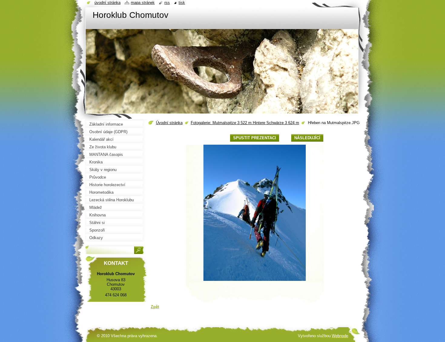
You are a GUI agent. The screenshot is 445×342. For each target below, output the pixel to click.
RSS (167, 2)
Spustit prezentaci (254, 138)
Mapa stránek (143, 2)
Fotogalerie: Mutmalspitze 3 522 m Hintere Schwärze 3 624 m (245, 122)
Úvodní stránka (169, 122)
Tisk (182, 2)
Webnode (340, 336)
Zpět (155, 306)
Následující (307, 138)
